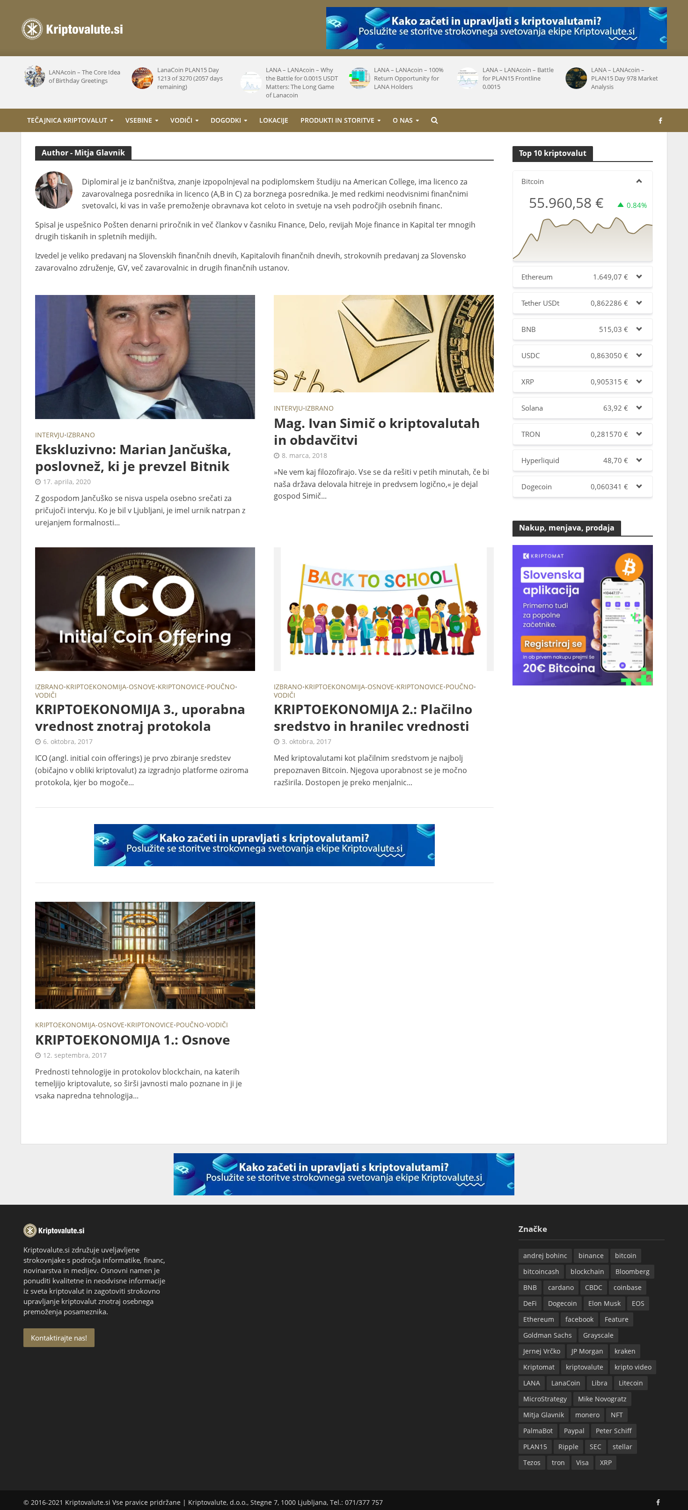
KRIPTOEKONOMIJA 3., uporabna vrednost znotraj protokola (140, 717)
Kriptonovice (181, 687)
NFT (617, 1414)
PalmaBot (538, 1430)
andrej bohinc (545, 1255)
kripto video (633, 1367)
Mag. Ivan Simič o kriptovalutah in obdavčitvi (377, 431)
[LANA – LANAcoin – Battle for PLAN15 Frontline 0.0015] (467, 78)
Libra (599, 1382)
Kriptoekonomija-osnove (110, 687)
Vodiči (181, 120)
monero (587, 1414)
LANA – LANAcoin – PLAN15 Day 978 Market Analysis (624, 78)
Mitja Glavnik (543, 1414)
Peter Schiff (614, 1430)
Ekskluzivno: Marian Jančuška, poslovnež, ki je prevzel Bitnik (133, 457)
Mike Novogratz (602, 1398)
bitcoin (626, 1255)
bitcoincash (541, 1271)
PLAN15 (535, 1446)
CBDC (593, 1287)
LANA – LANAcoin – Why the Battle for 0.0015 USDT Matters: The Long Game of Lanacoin (302, 82)
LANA (531, 1382)
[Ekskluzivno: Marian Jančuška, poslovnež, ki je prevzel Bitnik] (145, 356)
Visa (582, 1462)
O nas (403, 120)
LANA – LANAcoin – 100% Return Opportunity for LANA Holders (409, 78)
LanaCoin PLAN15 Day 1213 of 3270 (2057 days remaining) (190, 78)
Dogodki (226, 120)
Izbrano (80, 435)
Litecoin (631, 1382)
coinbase (628, 1287)
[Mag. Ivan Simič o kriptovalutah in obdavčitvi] (384, 343)
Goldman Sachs (547, 1335)
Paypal (574, 1430)
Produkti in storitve (337, 120)
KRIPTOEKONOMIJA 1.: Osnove (132, 1039)
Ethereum (538, 1319)
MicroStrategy (545, 1398)
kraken (625, 1351)
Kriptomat (539, 1367)
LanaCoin (565, 1382)
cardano (561, 1287)
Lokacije (273, 120)
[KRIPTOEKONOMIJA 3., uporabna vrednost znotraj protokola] (145, 608)
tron (558, 1462)
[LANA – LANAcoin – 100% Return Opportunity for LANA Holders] (359, 78)
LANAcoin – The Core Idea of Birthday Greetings (84, 76)
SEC (595, 1446)
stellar (622, 1446)
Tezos (532, 1462)
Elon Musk (604, 1303)
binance (591, 1255)
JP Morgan (587, 1351)
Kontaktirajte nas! (59, 1337)
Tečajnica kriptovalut (67, 120)
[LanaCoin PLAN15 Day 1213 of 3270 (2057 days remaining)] (142, 78)
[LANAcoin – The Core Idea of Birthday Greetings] (33, 76)
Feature (617, 1319)
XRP (606, 1462)
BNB (530, 1287)
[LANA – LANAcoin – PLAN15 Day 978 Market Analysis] (575, 78)
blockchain (587, 1271)
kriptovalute (584, 1367)
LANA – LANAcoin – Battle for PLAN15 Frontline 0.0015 (518, 78)
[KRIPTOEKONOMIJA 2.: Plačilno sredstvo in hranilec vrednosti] (384, 608)
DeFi (530, 1303)
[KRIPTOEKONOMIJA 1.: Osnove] (145, 955)
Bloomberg (632, 1271)
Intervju (49, 435)
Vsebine (138, 120)
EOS (638, 1303)
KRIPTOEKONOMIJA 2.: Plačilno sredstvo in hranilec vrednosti (373, 717)
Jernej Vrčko (541, 1351)
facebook (579, 1319)
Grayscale (598, 1335)
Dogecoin (562, 1303)
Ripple (568, 1446)
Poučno (221, 687)
